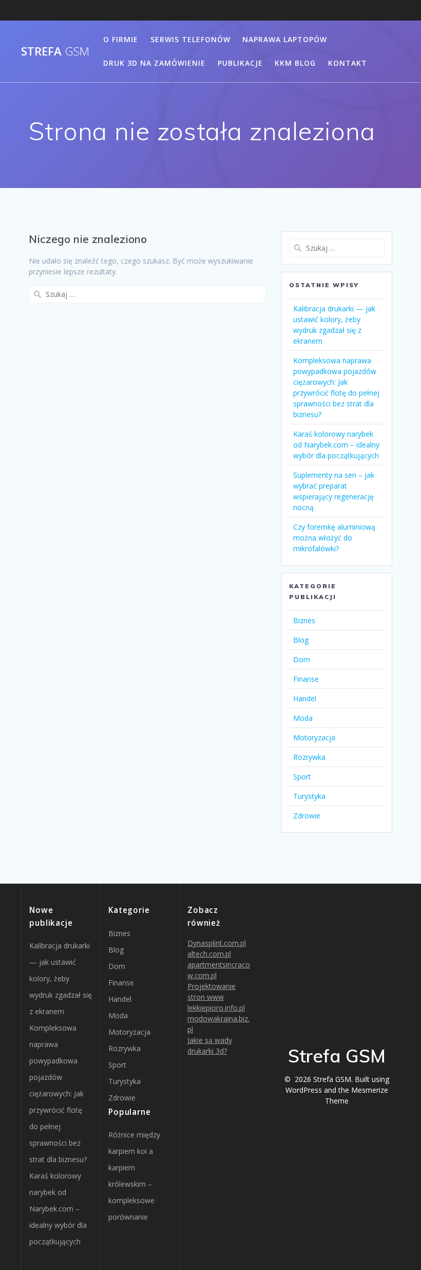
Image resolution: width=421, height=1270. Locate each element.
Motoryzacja (314, 737)
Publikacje (240, 63)
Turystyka (309, 796)
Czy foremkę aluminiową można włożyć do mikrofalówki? (334, 537)
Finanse (306, 679)
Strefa (55, 51)
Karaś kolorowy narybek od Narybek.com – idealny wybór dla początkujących (336, 444)
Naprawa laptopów (284, 39)
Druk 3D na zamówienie (154, 63)
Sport (302, 776)
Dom (301, 659)
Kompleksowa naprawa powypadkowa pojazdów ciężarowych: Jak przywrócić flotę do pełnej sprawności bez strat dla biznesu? (58, 1093)
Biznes (304, 620)
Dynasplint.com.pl (216, 943)
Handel (304, 698)
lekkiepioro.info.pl (216, 1008)
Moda (303, 718)
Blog (301, 640)
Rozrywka (309, 757)
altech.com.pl (209, 954)
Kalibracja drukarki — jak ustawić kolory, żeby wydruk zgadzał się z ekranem (60, 978)
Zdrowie (306, 815)
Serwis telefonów (190, 39)
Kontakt (347, 63)
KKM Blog (295, 63)
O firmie (120, 39)
